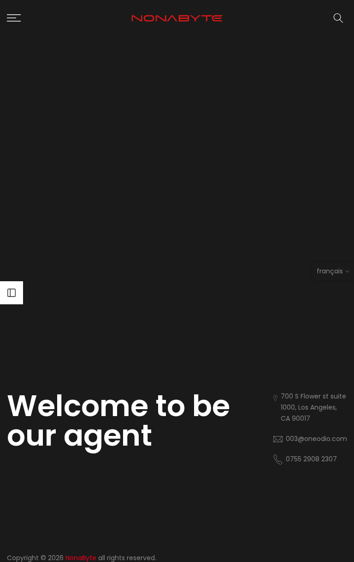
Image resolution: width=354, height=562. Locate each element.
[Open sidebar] (11, 292)
